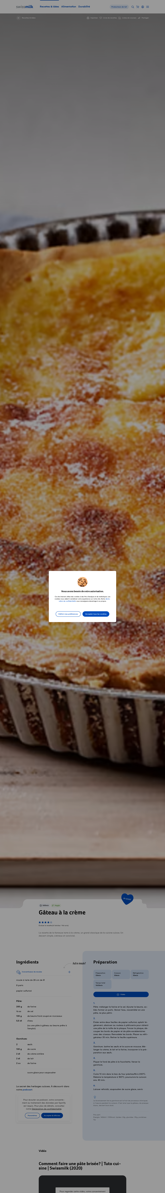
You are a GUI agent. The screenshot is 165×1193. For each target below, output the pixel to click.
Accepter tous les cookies (96, 614)
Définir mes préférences (68, 614)
